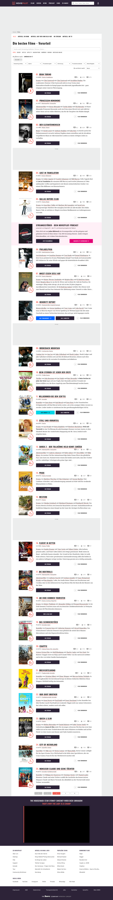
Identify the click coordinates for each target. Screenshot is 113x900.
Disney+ (19, 52)
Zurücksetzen (27, 56)
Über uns (15, 854)
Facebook (15, 881)
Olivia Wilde (60, 872)
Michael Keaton (61, 857)
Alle (14, 36)
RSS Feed (72, 881)
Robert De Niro (61, 869)
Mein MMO (97, 890)
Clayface (81, 866)
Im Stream (57, 36)
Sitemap (15, 857)
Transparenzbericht (52, 890)
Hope (81, 854)
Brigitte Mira (45, 282)
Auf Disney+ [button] (44, 412)
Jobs (64, 890)
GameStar (74, 890)
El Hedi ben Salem (65, 287)
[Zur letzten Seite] (75, 793)
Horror (49, 52)
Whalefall (82, 872)
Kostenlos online (57, 52)
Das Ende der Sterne (41, 854)
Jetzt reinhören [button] (48, 241)
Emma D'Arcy (61, 863)
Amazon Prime (36, 52)
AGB (26, 890)
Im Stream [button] (48, 93)
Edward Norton (61, 860)
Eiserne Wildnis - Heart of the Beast (89, 869)
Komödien (43, 52)
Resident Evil (83, 860)
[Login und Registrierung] (98, 3)
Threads (52, 881)
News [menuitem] (45, 3)
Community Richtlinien (19, 872)
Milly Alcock (60, 866)
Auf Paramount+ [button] (44, 318)
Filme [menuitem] (32, 3)
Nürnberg (38, 872)
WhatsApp (62, 881)
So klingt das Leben (41, 860)
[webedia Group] (56, 896)
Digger (81, 857)
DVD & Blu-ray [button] (47, 614)
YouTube (24, 881)
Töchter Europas (40, 863)
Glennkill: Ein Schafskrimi (42, 869)
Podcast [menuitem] (52, 3)
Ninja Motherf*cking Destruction (44, 857)
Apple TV (29, 52)
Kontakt (15, 866)
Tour (14, 869)
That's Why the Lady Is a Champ (56, 803)
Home (14, 32)
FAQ (14, 860)
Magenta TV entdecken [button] (80, 241)
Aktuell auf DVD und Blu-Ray (41, 36)
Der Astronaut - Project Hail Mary (44, 866)
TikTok (44, 881)
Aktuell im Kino (23, 36)
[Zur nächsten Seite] (66, 793)
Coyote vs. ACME (84, 863)
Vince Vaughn (61, 854)
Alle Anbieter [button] (65, 318)
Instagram (35, 881)
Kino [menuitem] (58, 3)
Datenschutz (37, 890)
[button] (81, 93)
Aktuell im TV (67, 36)
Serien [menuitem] (39, 3)
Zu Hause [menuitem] (65, 3)
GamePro (85, 890)
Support (15, 863)
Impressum (16, 890)
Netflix (24, 52)
